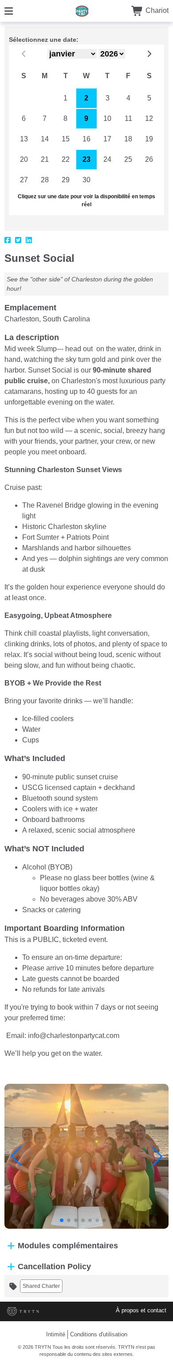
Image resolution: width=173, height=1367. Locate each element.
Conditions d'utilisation (98, 1334)
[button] (16, 1156)
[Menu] (8, 10)
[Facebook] (7, 240)
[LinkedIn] (29, 240)
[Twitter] (18, 240)
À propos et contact (141, 1310)
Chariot (156, 10)
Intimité (55, 1334)
